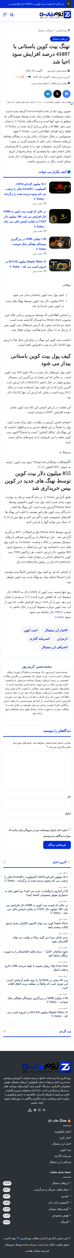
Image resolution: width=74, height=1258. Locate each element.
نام (69, 796)
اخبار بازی (65, 1137)
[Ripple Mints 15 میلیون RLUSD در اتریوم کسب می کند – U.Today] (60, 265)
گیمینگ (65, 1221)
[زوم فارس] (55, 14)
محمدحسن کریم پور (57, 70)
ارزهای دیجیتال (45, 30)
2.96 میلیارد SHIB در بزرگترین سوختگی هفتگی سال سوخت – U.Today (28, 244)
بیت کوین (30, 630)
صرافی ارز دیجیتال (54, 647)
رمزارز (61, 638)
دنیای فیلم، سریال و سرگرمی (51, 1189)
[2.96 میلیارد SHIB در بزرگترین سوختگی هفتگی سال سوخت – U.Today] (60, 243)
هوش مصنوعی (60, 1215)
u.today (59, 616)
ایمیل (68, 813)
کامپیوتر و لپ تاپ (58, 1202)
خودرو (65, 1196)
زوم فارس (61, 30)
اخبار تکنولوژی (62, 1131)
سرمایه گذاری (39, 638)
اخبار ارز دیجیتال (55, 630)
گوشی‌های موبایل (59, 1209)
